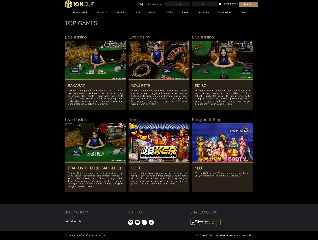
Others (169, 12)
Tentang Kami (225, 12)
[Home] (79, 4)
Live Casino (121, 12)
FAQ (243, 12)
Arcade (153, 12)
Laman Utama (80, 12)
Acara (185, 12)
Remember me (230, 3)
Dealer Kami (203, 12)
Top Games (101, 12)
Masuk (250, 4)
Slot (137, 12)
